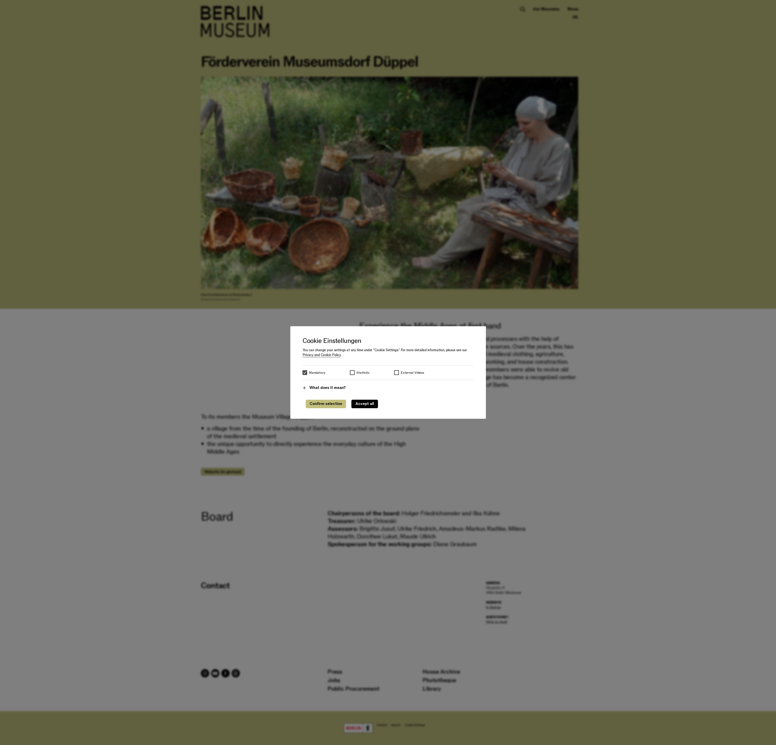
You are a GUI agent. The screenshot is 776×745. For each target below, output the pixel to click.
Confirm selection (326, 403)
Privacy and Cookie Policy (321, 355)
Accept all (364, 403)
